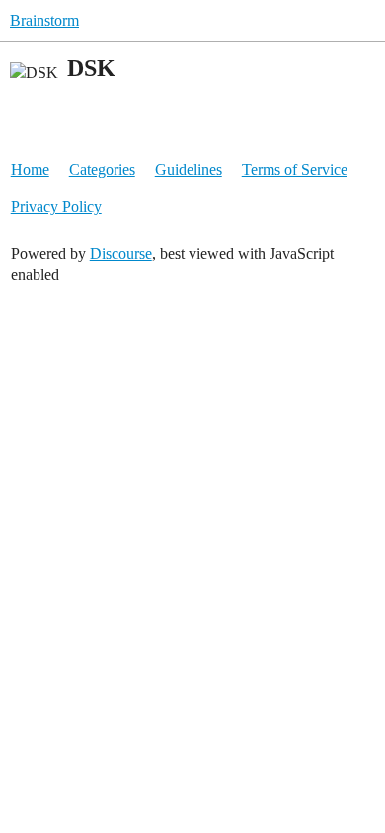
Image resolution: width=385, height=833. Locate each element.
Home (30, 169)
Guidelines (188, 169)
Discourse (121, 253)
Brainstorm (44, 20)
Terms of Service (294, 169)
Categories (102, 169)
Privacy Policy (56, 206)
